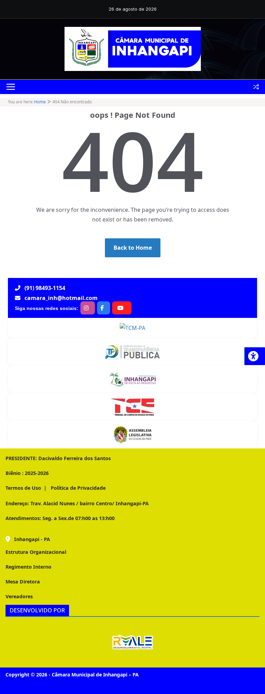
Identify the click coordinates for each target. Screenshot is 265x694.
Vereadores (19, 596)
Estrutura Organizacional (36, 552)
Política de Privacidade (77, 488)
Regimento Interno (28, 566)
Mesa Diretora (23, 581)
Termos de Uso (23, 488)
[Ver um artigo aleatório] (256, 86)
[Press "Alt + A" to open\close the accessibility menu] (254, 356)
